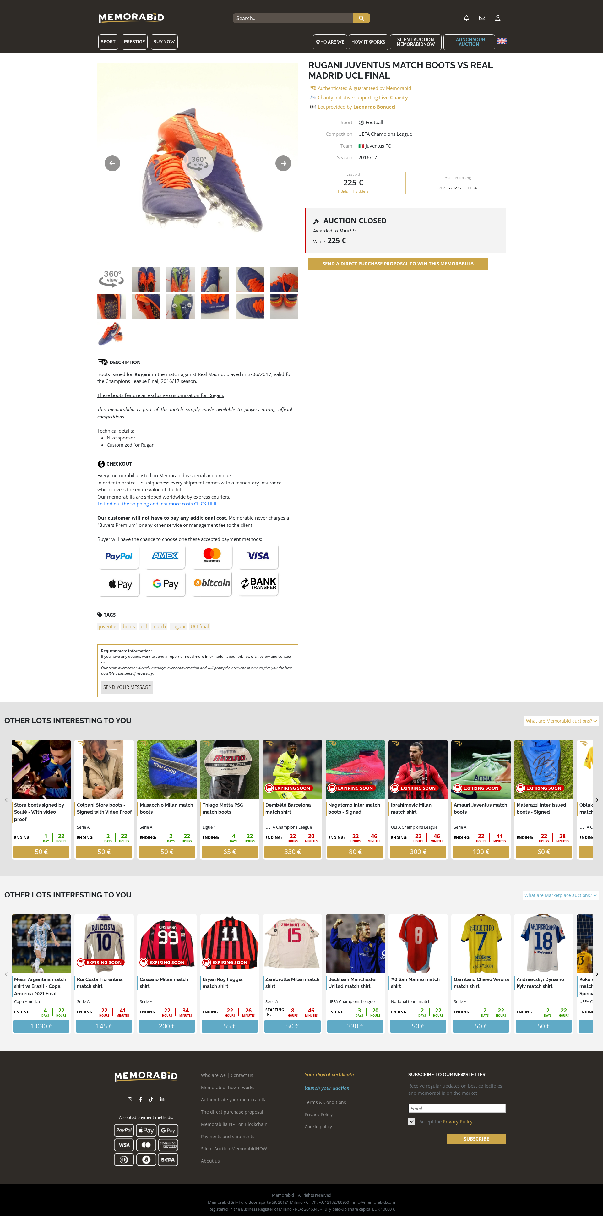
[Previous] (6, 800)
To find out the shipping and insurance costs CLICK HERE (158, 503)
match (159, 626)
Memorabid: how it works (227, 1087)
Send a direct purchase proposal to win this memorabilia (398, 264)
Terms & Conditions (325, 1102)
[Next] (596, 800)
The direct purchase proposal (232, 1112)
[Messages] (482, 18)
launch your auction (469, 42)
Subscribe (476, 1139)
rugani (178, 626)
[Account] (498, 18)
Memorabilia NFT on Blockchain (234, 1124)
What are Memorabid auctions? (559, 721)
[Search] (361, 18)
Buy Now (164, 41)
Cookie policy (318, 1127)
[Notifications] (466, 18)
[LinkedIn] (162, 1099)
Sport (108, 41)
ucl (144, 626)
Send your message (127, 687)
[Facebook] (140, 1099)
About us (210, 1161)
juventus (108, 626)
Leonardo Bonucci (374, 107)
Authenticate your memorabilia (234, 1100)
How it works (368, 42)
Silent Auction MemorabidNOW (416, 42)
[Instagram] (130, 1099)
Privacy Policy (319, 1114)
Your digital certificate (329, 1074)
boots (129, 626)
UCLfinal (200, 626)
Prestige (134, 41)
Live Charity (393, 97)
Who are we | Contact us (227, 1075)
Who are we (330, 42)
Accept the (446, 1121)
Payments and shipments (227, 1136)
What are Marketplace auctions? (558, 895)
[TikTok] (151, 1099)
